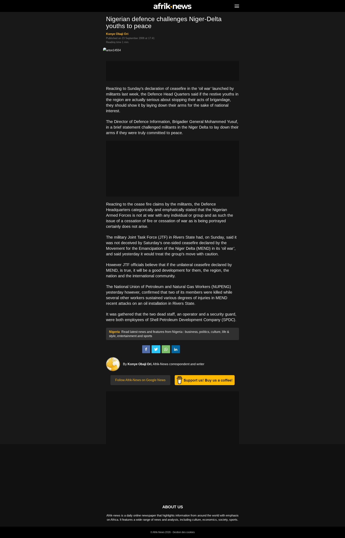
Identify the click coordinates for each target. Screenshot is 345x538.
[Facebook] (146, 349)
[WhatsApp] (166, 349)
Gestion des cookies (184, 532)
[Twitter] (156, 349)
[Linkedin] (176, 349)
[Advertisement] (172, 71)
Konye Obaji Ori (117, 33)
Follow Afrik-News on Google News (140, 380)
